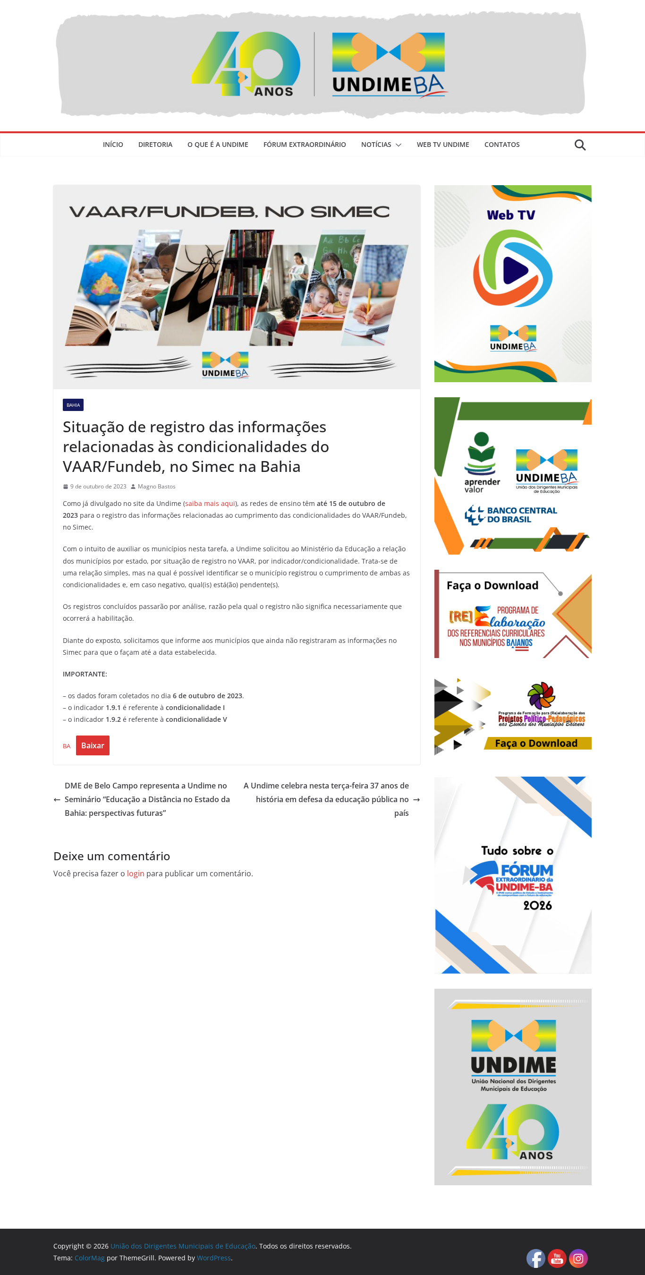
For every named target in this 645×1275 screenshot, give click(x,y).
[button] (396, 145)
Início (113, 144)
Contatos (502, 144)
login (135, 873)
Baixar (92, 745)
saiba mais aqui (210, 503)
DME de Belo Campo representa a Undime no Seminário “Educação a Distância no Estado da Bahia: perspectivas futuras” (147, 799)
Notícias (376, 144)
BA (66, 746)
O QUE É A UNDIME (217, 144)
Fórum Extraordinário (304, 144)
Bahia (73, 405)
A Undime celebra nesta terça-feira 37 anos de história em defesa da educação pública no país (326, 799)
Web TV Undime (443, 144)
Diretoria (155, 144)
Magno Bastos (157, 486)
